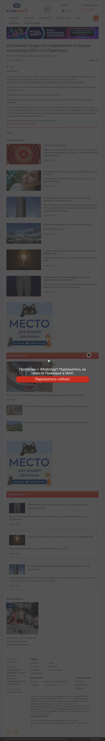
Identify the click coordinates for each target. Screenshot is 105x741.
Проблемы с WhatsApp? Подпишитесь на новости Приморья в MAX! (52, 371)
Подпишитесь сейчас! (52, 379)
